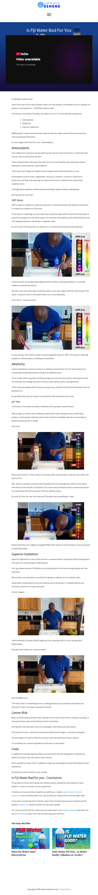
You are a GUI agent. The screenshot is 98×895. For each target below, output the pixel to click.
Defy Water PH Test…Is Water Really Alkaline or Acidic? (71, 843)
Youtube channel (69, 810)
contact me (23, 804)
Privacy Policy (65, 889)
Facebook (21, 813)
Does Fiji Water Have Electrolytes (30, 843)
